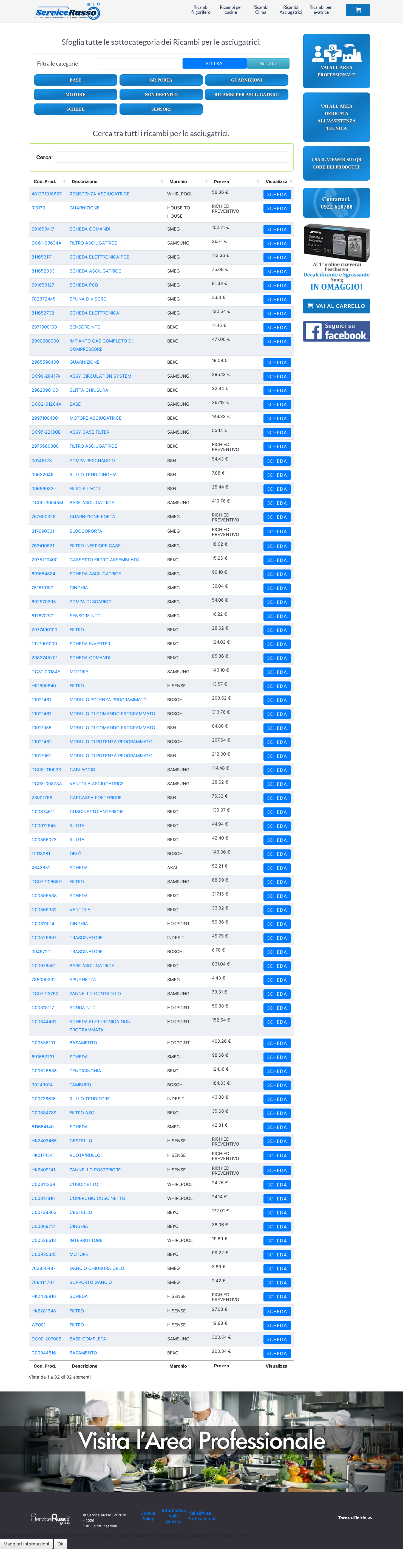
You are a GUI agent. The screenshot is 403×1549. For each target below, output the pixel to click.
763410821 (43, 545)
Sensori (161, 109)
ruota (77, 825)
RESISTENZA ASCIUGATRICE (100, 194)
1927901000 (44, 643)
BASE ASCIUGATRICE (92, 502)
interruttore (86, 1240)
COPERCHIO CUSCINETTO (97, 1198)
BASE (75, 80)
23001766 (42, 797)
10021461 (41, 699)
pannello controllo (95, 993)
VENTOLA (80, 909)
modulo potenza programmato (108, 699)
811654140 (43, 1126)
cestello (81, 1140)
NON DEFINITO (161, 94)
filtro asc (82, 1112)
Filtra (214, 63)
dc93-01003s (46, 769)
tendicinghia (85, 1070)
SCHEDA (79, 895)
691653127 (43, 285)
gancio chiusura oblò (97, 1268)
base (75, 404)
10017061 (41, 755)
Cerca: (44, 157)
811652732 (43, 313)
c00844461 (44, 1021)
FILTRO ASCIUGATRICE (93, 243)
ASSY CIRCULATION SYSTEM (100, 376)
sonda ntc (83, 1007)
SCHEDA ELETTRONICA (94, 313)
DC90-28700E (46, 1339)
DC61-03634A (46, 243)
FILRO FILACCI (85, 488)
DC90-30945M (47, 502)
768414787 (43, 1282)
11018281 (41, 853)
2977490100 (44, 629)
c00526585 (44, 1070)
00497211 (42, 951)
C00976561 (44, 965)
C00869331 (44, 909)
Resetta (268, 63)
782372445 (44, 299)
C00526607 (44, 937)
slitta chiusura (89, 390)
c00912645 (44, 825)
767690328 (44, 516)
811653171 (42, 257)
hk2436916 (44, 1296)
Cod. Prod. (45, 181)
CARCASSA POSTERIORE (96, 797)
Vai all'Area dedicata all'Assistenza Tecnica (336, 117)
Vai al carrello (339, 306)
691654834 (43, 573)
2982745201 (45, 657)
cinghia (79, 587)
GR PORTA (161, 80)
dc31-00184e (46, 671)
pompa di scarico (91, 601)
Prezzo (221, 181)
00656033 (42, 488)
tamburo (80, 1084)
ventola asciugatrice (97, 783)
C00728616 (44, 1098)
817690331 (43, 531)
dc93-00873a (47, 783)
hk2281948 (44, 1311)
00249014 (42, 1084)
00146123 (42, 460)
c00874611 (43, 811)
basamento (83, 1042)
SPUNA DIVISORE (88, 299)
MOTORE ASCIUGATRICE (96, 418)
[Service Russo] (63, 10)
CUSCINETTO (84, 1184)
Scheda (277, 194)
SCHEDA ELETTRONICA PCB (99, 257)
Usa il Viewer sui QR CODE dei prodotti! (336, 163)
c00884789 (44, 1112)
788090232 (44, 979)
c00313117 (43, 1007)
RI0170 (38, 208)
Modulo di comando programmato (112, 713)
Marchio (178, 181)
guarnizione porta (92, 516)
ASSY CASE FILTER (89, 432)
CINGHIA (79, 923)
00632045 (42, 474)
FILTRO (77, 685)
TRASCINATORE (86, 937)
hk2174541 (43, 1155)
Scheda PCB (84, 285)
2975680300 (45, 446)
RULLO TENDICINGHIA (93, 474)
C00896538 (44, 895)
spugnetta (83, 979)
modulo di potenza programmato (111, 741)
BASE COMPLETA (88, 1339)
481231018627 (47, 194)
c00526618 (44, 1240)
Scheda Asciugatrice (95, 271)
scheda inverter (90, 643)
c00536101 (43, 1042)
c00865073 (44, 839)
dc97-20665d (47, 881)
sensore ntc (85, 327)
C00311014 (43, 923)
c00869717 (43, 1226)
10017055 (42, 727)
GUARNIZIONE (85, 208)
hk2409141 (43, 1169)
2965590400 (45, 362)
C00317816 (43, 1198)
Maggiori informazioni (26, 1544)
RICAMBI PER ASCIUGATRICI (246, 94)
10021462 (42, 741)
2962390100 (45, 390)
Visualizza (276, 181)
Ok (60, 1544)
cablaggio (82, 769)
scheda (79, 867)
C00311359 (43, 1184)
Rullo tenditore (90, 1098)
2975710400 (45, 559)
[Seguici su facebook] (336, 328)
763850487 (44, 1268)
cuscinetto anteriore (97, 811)
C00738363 (44, 1212)
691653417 (43, 229)
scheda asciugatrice (95, 573)
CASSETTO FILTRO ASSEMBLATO (104, 559)
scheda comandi (90, 657)
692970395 (44, 601)
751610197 (42, 587)
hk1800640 (44, 685)
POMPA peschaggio (92, 460)
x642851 (41, 867)
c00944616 (44, 1353)
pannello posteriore (95, 1169)
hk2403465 (44, 1140)
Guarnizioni (246, 80)
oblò (75, 853)
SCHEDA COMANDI (90, 229)
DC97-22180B (46, 432)
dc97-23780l (46, 993)
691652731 (43, 1056)
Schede (75, 109)
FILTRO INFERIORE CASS (95, 545)
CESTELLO (81, 1212)
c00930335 (44, 1254)
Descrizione (85, 181)
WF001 (39, 1325)
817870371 (43, 615)
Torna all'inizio (352, 1517)
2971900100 (44, 327)
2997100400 (45, 418)
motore (79, 671)
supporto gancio (91, 1282)
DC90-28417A (46, 376)
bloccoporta (86, 531)
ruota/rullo (85, 1155)
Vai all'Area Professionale (336, 71)
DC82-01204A (46, 404)
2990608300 (45, 341)
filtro (77, 629)
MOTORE (76, 94)
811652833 (43, 271)
